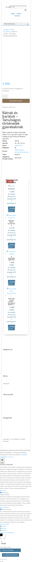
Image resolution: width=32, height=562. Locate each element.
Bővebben (24, 454)
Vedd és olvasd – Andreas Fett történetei (22, 151)
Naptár (5, 423)
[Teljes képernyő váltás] (2, 559)
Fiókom (13, 13)
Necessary (5, 492)
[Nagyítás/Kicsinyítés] (0, 559)
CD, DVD (5, 427)
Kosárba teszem (16, 101)
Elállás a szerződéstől (9, 408)
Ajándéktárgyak (7, 432)
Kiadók (12, 29)
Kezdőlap (6, 29)
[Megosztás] (4, 559)
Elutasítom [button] (10, 457)
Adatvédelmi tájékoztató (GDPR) (12, 402)
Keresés (8, 7)
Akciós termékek (8, 386)
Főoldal (5, 381)
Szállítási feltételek (8, 404)
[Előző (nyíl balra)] (0, 561)
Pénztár (19, 13)
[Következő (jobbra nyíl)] (2, 561)
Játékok (5, 429)
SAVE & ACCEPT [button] (4, 524)
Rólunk (5, 388)
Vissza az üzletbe (7, 550)
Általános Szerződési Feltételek (12, 400)
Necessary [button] (3, 490)
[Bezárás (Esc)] (6, 559)
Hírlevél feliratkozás (9, 406)
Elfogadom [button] (3, 457)
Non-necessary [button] (4, 507)
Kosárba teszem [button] (11, 209)
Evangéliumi (6, 31)
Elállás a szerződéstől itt (7, 532)
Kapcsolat (6, 390)
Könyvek (5, 425)
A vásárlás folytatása (10, 555)
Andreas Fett (18, 145)
